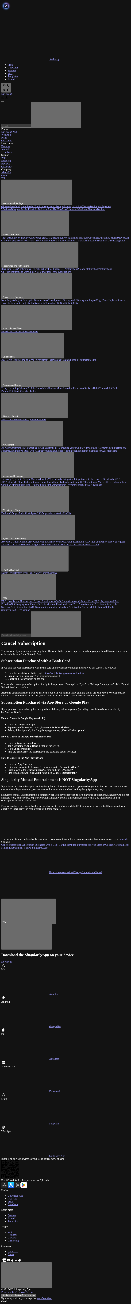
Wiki (3, 178)
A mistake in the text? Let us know (19, 1295)
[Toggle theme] (6, 85)
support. (123, 839)
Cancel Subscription (11, 844)
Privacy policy (8, 1292)
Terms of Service (25, 1292)
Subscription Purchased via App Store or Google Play (91, 844)
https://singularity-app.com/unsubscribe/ (64, 673)
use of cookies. (44, 1298)
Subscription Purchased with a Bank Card (43, 844)
